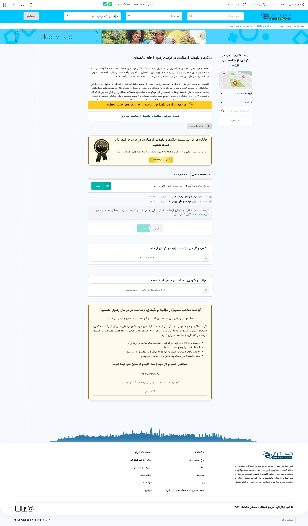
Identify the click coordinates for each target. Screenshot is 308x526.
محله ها (200, 475)
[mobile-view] (31, 5)
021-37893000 (148, 374)
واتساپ (148, 391)
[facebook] (24, 509)
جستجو (31, 16)
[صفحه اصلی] (277, 16)
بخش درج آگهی (194, 214)
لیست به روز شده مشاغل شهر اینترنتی (185, 490)
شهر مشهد (235, 120)
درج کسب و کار (197, 460)
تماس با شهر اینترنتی (141, 460)
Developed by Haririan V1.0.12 (33, 520)
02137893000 (122, 5)
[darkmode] (22, 5)
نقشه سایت (145, 475)
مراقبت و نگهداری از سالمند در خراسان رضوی (250, 26)
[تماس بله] (105, 5)
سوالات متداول (144, 482)
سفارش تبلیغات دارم (161, 159)
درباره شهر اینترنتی (142, 468)
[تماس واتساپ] (110, 4)
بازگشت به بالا (287, 520)
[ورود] (14, 5)
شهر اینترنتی (295, 4)
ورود (202, 482)
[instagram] (30, 509)
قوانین (148, 490)
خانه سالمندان (197, 126)
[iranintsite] (18, 509)
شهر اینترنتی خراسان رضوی (291, 26)
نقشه (98, 186)
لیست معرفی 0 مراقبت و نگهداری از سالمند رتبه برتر (150, 116)
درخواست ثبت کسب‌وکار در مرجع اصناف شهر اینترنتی (148, 383)
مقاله (202, 468)
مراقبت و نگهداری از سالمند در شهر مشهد (147, 290)
